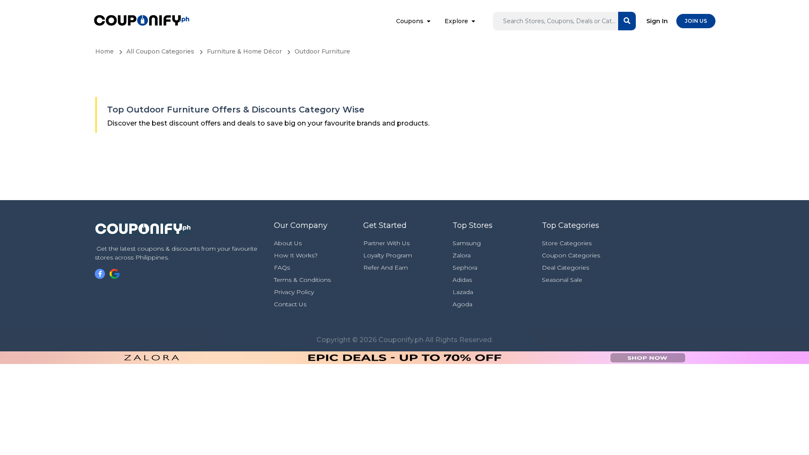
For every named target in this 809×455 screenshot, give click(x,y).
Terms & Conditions (302, 280)
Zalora (462, 255)
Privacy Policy (294, 292)
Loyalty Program (387, 255)
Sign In (657, 21)
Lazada (463, 292)
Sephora (465, 267)
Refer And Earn (385, 267)
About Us (288, 243)
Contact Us (290, 304)
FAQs (282, 267)
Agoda (462, 304)
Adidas (462, 280)
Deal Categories (565, 267)
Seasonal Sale (562, 280)
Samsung (467, 243)
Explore (456, 21)
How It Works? (296, 255)
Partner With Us (386, 243)
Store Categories (567, 243)
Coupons (409, 21)
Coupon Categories (571, 255)
